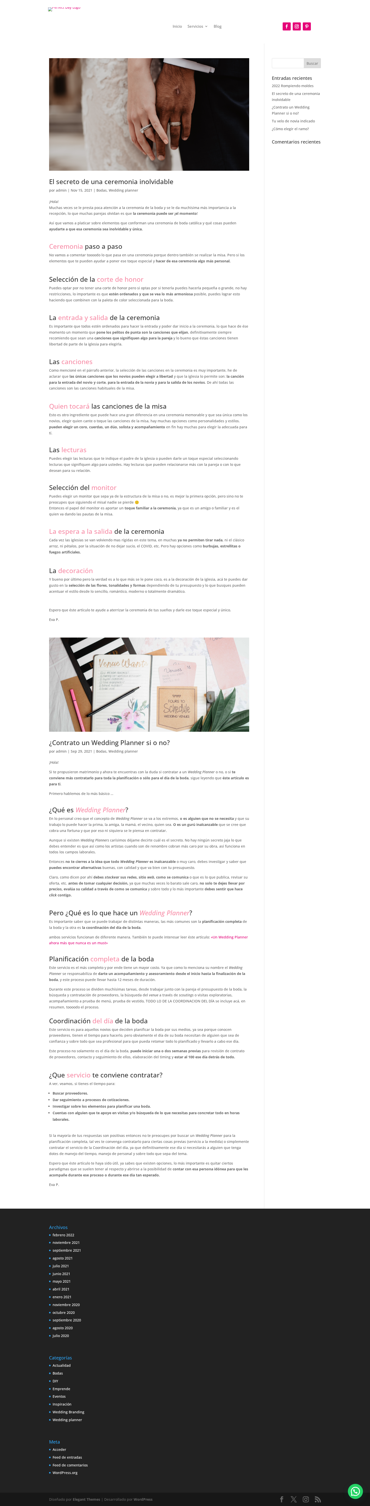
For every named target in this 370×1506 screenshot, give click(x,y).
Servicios (195, 26)
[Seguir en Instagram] (297, 26)
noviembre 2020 (66, 1304)
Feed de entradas (67, 1457)
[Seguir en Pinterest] (307, 26)
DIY (55, 1381)
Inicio (177, 26)
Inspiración (62, 1404)
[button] (355, 1491)
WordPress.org (65, 1472)
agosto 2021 (63, 1258)
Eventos (59, 1396)
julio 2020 (61, 1335)
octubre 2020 (64, 1312)
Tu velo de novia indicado (293, 121)
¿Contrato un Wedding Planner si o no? (109, 742)
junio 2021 (61, 1273)
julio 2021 (61, 1266)
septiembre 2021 (67, 1250)
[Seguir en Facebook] (287, 26)
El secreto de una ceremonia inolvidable (111, 181)
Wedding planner (123, 190)
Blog (217, 26)
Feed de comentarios (70, 1465)
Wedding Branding (68, 1412)
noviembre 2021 (66, 1242)
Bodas (101, 190)
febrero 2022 (63, 1235)
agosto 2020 (63, 1327)
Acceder (59, 1449)
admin (61, 190)
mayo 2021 (62, 1281)
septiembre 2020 (67, 1320)
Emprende (61, 1388)
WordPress (143, 1499)
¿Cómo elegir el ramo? (290, 128)
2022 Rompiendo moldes (293, 85)
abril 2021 (61, 1289)
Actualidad (62, 1365)
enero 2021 (62, 1296)
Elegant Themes (86, 1499)
